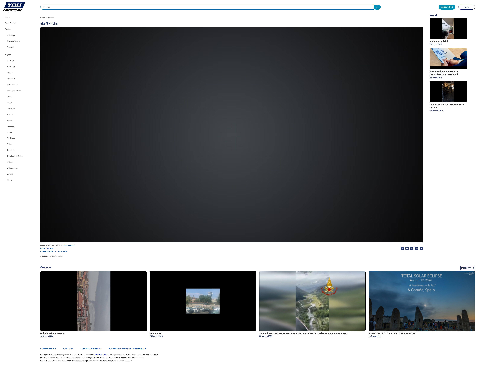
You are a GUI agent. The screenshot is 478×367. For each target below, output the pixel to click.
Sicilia (9, 144)
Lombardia (11, 108)
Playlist (7, 29)
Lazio (9, 96)
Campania (11, 78)
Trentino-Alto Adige (14, 156)
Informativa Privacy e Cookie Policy (127, 349)
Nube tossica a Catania (52, 333)
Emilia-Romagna (13, 84)
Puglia (9, 132)
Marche (10, 114)
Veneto (10, 174)
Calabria (10, 72)
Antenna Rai (156, 333)
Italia (42, 248)
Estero (9, 180)
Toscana (10, 150)
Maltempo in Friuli (439, 41)
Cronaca (50, 18)
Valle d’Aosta (12, 168)
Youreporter (21, 7)
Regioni (8, 55)
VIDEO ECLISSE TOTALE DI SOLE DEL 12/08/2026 (392, 333)
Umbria (9, 162)
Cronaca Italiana (13, 41)
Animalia (10, 47)
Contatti (68, 349)
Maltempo (11, 35)
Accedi (466, 7)
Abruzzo (10, 61)
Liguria (9, 102)
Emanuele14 (69, 245)
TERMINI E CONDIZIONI (90, 349)
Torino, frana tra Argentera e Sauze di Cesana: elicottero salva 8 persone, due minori (303, 333)
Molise (9, 120)
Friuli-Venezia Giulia (15, 90)
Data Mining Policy (101, 355)
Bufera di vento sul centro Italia (53, 251)
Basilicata (11, 66)
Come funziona (11, 23)
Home (7, 17)
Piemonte (10, 126)
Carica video (447, 7)
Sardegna (11, 138)
